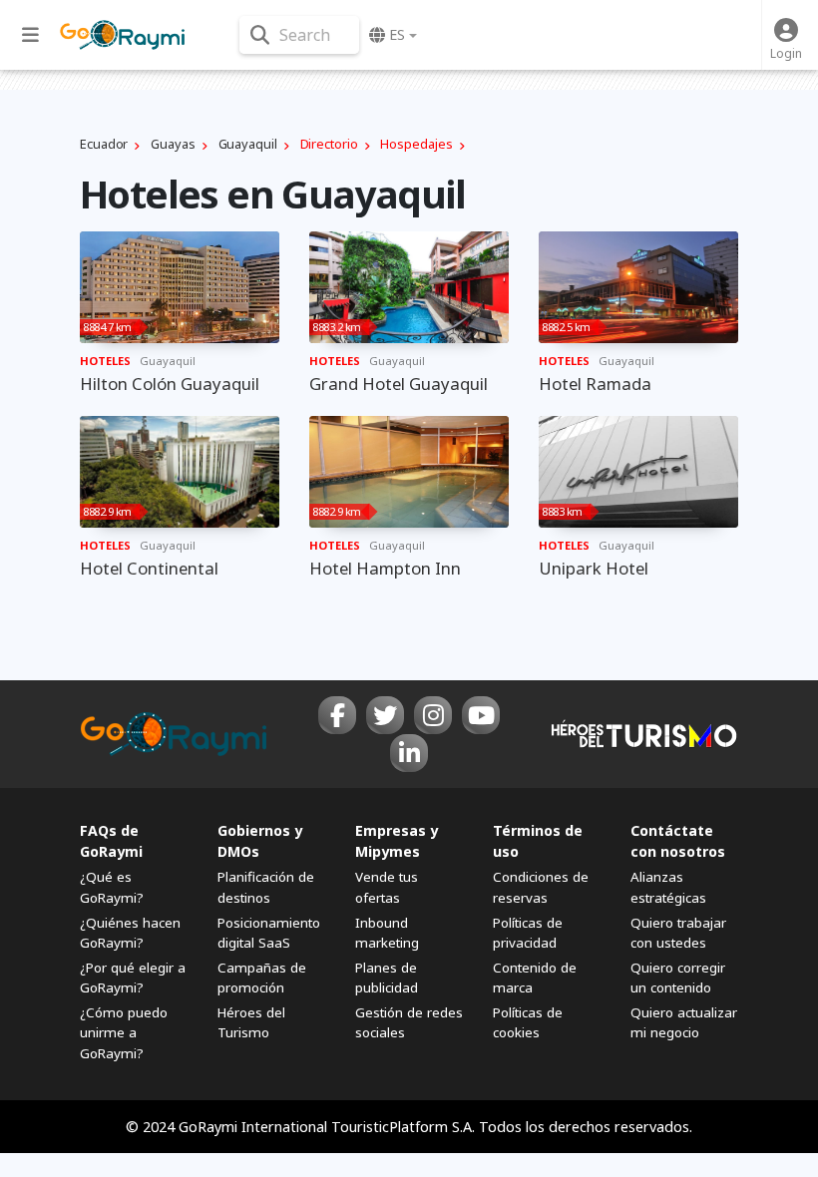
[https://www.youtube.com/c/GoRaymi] (481, 715)
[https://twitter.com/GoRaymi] (385, 715)
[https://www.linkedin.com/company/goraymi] (409, 753)
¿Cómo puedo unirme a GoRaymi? (124, 1032)
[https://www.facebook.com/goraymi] (337, 715)
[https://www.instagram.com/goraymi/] (433, 715)
